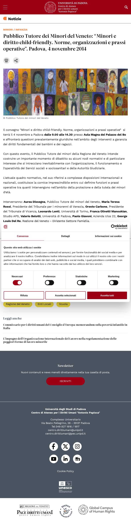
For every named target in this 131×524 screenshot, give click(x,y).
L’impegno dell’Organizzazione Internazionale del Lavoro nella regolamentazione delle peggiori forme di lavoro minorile (60, 340)
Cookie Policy (65, 471)
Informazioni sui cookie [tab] (108, 236)
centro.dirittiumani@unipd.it (65, 430)
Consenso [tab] (22, 236)
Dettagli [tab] (65, 236)
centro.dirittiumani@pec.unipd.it (65, 433)
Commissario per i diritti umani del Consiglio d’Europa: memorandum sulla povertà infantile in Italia (65, 326)
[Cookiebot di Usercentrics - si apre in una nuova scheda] (113, 226)
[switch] (49, 282)
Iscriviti (65, 381)
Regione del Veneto (18, 304)
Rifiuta (24, 295)
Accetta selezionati (65, 295)
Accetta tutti (107, 295)
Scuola (63, 304)
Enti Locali (44, 304)
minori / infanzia (15, 29)
